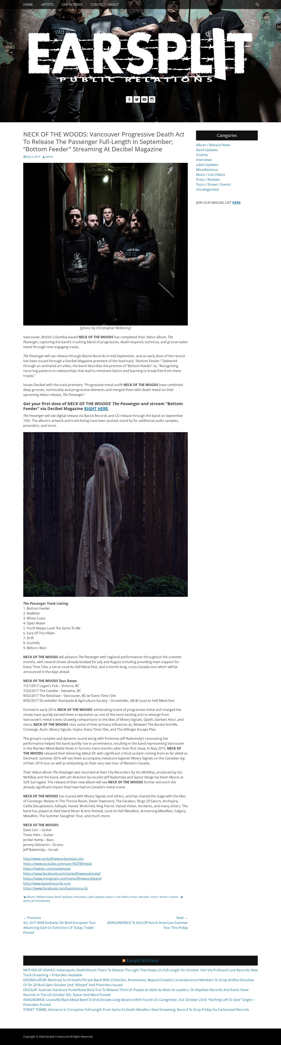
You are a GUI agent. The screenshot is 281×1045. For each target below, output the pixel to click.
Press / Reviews (139, 897)
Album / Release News (40, 897)
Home (28, 4)
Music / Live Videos (117, 897)
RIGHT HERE (96, 408)
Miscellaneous (207, 169)
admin (49, 157)
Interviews (79, 897)
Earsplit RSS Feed (142, 960)
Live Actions (72, 4)
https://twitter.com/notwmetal (47, 868)
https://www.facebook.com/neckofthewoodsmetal (62, 873)
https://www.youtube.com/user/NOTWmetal (57, 863)
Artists (47, 4)
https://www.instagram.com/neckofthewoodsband (62, 878)
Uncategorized (207, 189)
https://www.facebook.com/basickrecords (55, 888)
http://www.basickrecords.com (47, 883)
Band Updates (63, 897)
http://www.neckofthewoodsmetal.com (53, 858)
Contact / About (105, 4)
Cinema (202, 155)
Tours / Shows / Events (164, 897)
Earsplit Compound (57, 1036)
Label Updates (96, 897)
